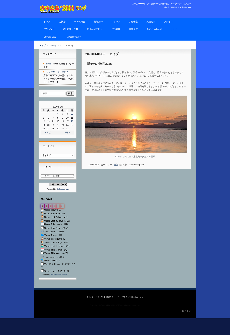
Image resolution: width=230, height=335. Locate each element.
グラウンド (49, 29)
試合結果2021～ (95, 29)
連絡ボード (91, 297)
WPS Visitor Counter (59, 274)
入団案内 (150, 21)
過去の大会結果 (154, 29)
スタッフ (115, 21)
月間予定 (133, 29)
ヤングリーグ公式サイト (58, 72)
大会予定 (133, 21)
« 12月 (48, 132)
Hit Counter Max (63, 189)
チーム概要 (79, 21)
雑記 (116, 164)
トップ (47, 21)
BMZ (48, 63)
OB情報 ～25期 (70, 29)
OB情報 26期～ (51, 37)
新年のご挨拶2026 (99, 63)
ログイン (186, 311)
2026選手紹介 (74, 37)
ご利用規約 (105, 297)
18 (72, 121)
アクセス (168, 21)
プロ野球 (115, 29)
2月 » (67, 132)
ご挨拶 (62, 21)
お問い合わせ (134, 297)
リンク (174, 29)
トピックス (119, 297)
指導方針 (98, 21)
